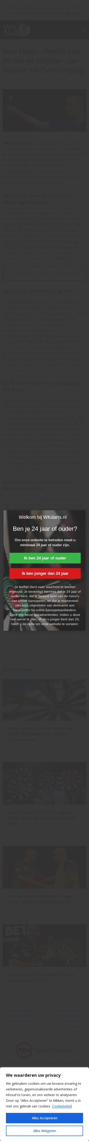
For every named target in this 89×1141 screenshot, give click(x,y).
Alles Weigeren (44, 1130)
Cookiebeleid (62, 1106)
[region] (44, 1104)
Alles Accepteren (44, 1118)
